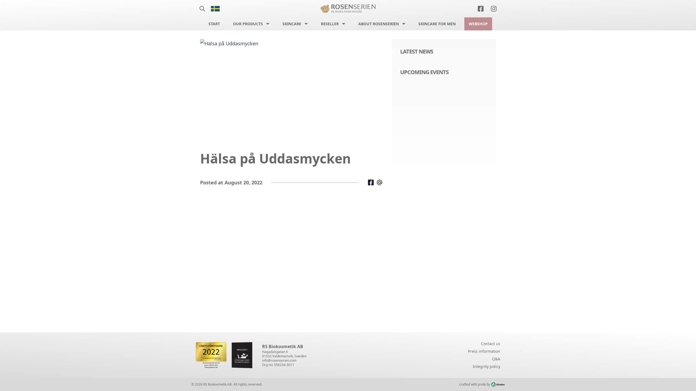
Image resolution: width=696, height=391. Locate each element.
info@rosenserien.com (279, 360)
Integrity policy (486, 366)
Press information (484, 351)
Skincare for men (437, 23)
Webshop (478, 23)
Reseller (330, 23)
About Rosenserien (378, 23)
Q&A (496, 358)
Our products (248, 23)
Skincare (291, 23)
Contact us (490, 343)
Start (214, 23)
